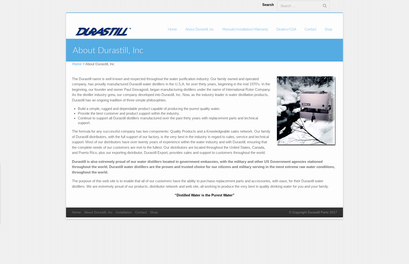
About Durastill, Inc (199, 29)
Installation (124, 212)
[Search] (324, 5)
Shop (328, 29)
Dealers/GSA (286, 29)
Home (172, 29)
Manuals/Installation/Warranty (245, 29)
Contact (310, 29)
